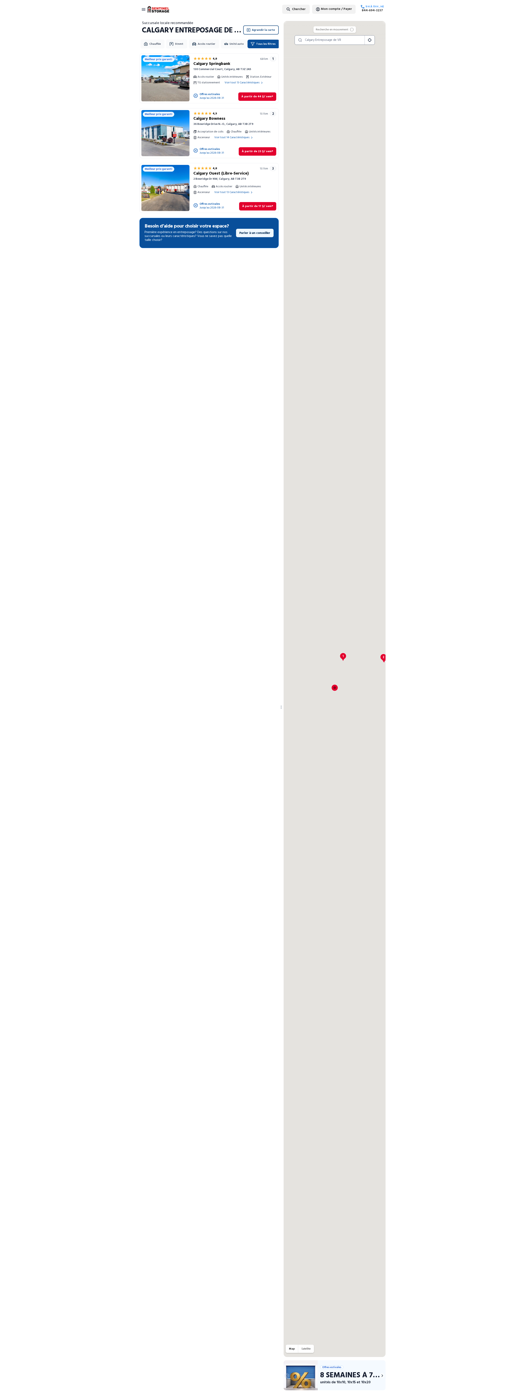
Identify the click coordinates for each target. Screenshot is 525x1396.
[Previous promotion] (286, 1375)
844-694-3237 (372, 10)
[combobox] (285, 9)
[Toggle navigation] (143, 9)
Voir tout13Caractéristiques (242, 82)
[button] (343, 657)
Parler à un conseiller (254, 233)
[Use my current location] (369, 40)
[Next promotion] (382, 1375)
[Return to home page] (158, 9)
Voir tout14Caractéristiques (231, 137)
